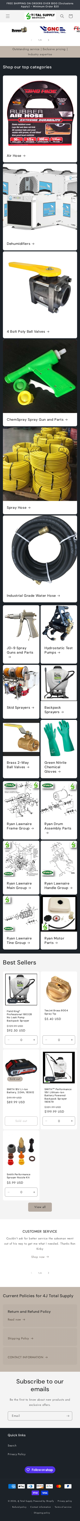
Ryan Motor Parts (54, 940)
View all (40, 1207)
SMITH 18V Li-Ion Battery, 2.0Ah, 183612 (20, 1091)
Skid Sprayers (18, 707)
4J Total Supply (25, 1501)
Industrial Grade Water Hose (31, 595)
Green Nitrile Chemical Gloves (55, 767)
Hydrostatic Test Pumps (58, 650)
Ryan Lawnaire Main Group (19, 885)
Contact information (40, 1506)
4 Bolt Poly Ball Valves (26, 331)
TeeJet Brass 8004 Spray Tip (56, 1012)
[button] (7, 16)
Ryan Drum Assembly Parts (57, 826)
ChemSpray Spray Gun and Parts (35, 419)
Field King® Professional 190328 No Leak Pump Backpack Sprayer (19, 1016)
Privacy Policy (16, 1454)
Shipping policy (42, 1512)
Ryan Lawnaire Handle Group (56, 885)
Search (12, 1445)
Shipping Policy (18, 1338)
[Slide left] (31, 40)
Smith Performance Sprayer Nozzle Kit (18, 1176)
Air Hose (14, 156)
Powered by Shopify (43, 1501)
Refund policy (19, 1506)
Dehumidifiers (18, 244)
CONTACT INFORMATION (25, 1357)
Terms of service (63, 1506)
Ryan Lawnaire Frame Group (19, 826)
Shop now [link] (38, 1257)
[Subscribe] (67, 1415)
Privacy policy (65, 1501)
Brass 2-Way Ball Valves (18, 764)
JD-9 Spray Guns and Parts (20, 650)
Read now (14, 1319)
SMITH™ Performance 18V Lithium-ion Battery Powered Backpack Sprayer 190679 (57, 1095)
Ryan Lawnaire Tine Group (19, 940)
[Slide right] (48, 40)
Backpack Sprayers (52, 709)
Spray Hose (16, 507)
